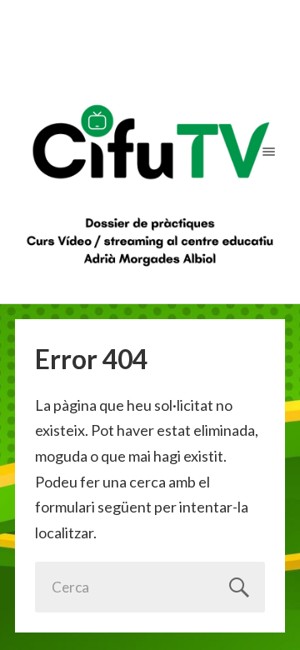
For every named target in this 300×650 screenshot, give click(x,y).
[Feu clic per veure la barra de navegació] (265, 151)
